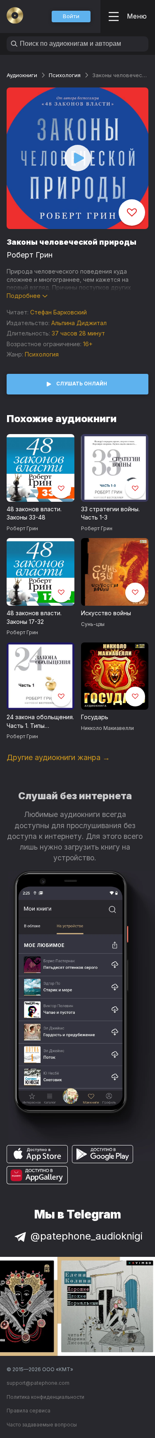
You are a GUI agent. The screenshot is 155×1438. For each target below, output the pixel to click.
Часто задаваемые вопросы (42, 1424)
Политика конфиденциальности (45, 1397)
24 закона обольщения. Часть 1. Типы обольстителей (40, 721)
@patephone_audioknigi (87, 1236)
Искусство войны (106, 612)
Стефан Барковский (58, 312)
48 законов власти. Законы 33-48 (34, 513)
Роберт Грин (29, 254)
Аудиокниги (22, 75)
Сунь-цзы (93, 624)
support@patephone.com (38, 1383)
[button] (71, 16)
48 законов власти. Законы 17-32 (34, 617)
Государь (94, 716)
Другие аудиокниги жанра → (58, 757)
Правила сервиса (28, 1410)
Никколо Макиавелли (107, 728)
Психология (65, 75)
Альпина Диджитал (79, 322)
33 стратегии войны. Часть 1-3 (110, 513)
